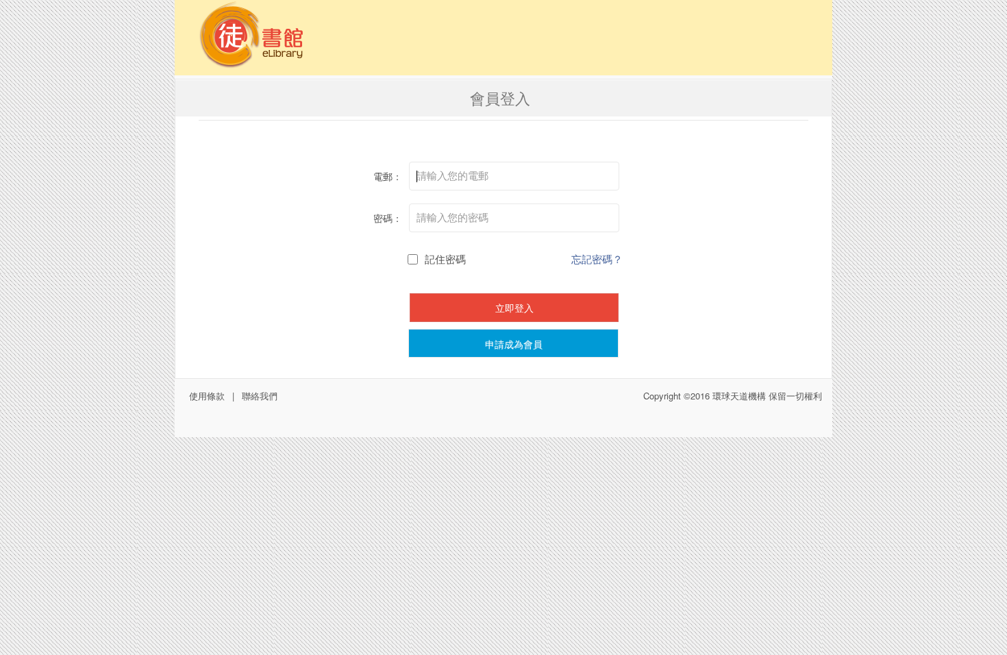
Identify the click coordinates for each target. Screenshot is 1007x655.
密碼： (387, 218)
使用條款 (207, 395)
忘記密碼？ (597, 258)
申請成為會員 (514, 344)
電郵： (387, 176)
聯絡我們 (259, 395)
